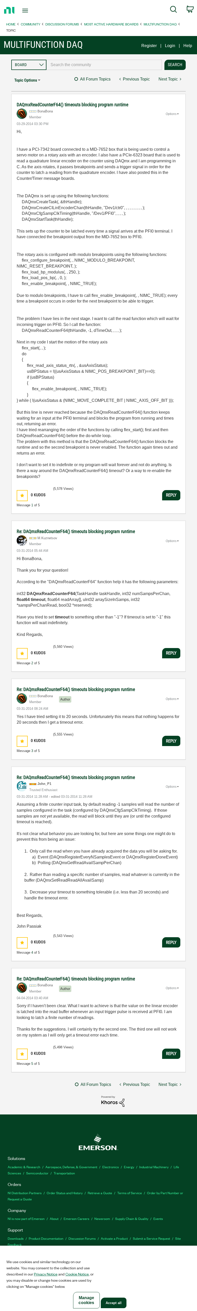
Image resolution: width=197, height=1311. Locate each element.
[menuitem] (173, 10)
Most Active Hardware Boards (111, 24)
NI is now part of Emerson (26, 1218)
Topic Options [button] (25, 80)
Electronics (110, 1166)
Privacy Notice (45, 1274)
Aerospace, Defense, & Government (71, 1166)
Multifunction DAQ (160, 24)
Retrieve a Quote (100, 1192)
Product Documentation (46, 1238)
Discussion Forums (62, 24)
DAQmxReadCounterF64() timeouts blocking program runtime (72, 104)
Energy (129, 1166)
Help (187, 45)
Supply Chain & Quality (131, 1218)
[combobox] (104, 65)
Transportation (64, 1173)
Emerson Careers (76, 1218)
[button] (22, 495)
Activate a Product (114, 1238)
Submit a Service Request (151, 1238)
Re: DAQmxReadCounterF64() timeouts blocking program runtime (76, 531)
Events (158, 1218)
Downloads (16, 1238)
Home (11, 24)
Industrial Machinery (154, 1166)
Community (30, 24)
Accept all (114, 1303)
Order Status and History (65, 1192)
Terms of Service (129, 1192)
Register (149, 45)
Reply (171, 495)
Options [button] (171, 114)
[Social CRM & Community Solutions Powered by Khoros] (112, 1101)
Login (170, 45)
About (54, 1218)
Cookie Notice (77, 1274)
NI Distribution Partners (25, 1192)
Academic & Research (24, 1166)
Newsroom (102, 1218)
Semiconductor (37, 1173)
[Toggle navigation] (31, 10)
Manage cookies (86, 1300)
